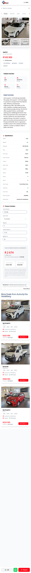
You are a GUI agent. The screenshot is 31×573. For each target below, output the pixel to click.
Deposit (5, 222)
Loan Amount (6, 209)
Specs (18, 13)
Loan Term (5, 215)
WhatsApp (13, 331)
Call (8, 570)
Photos (5, 13)
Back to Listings (7, 8)
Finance (24, 13)
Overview (12, 13)
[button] (28, 27)
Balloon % (5, 236)
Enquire (6, 331)
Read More (26, 288)
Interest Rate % (6, 229)
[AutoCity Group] (5, 2)
